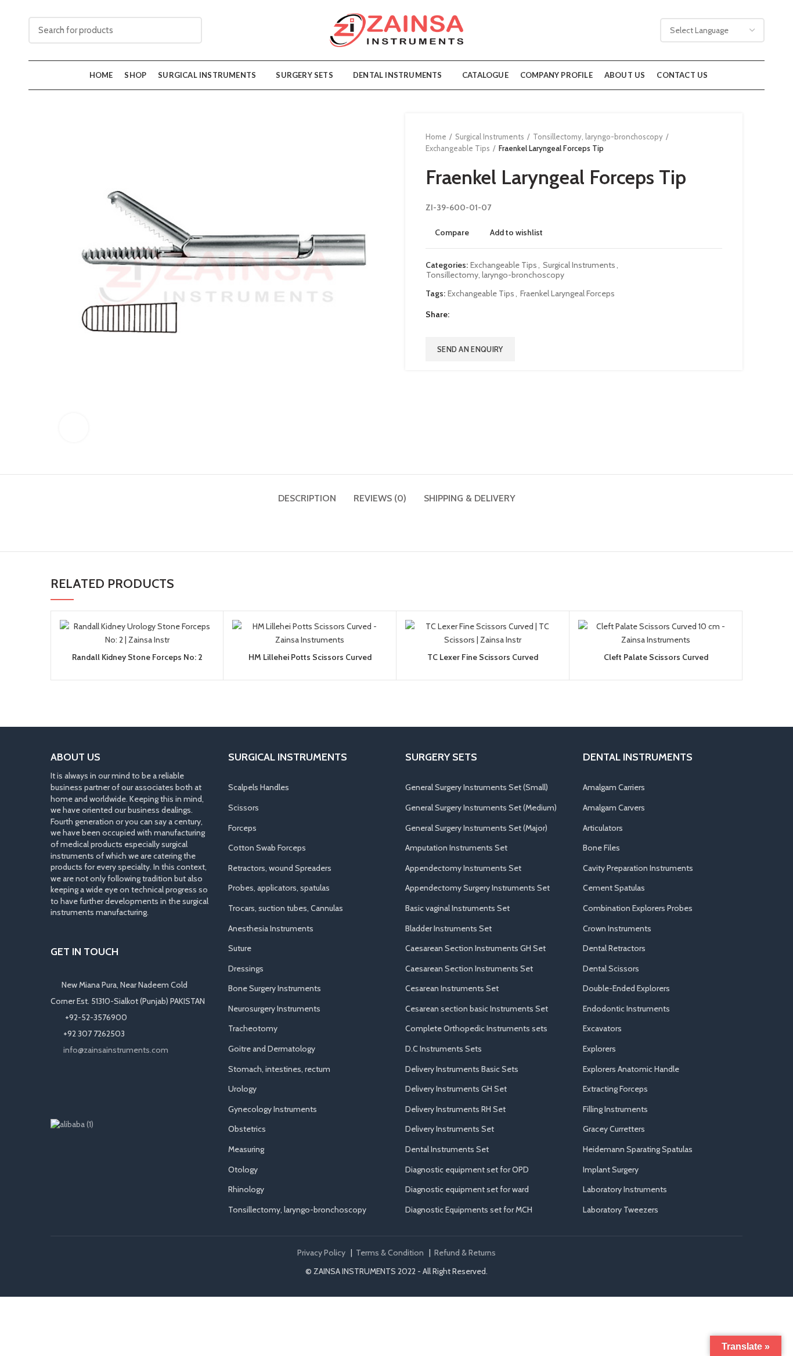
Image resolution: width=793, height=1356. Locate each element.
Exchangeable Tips (458, 148)
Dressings (246, 968)
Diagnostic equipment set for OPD (467, 1169)
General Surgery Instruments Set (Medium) (481, 807)
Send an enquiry (470, 349)
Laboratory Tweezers (620, 1209)
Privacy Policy (321, 1252)
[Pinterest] (488, 314)
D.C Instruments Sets (443, 1048)
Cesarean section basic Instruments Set (476, 1008)
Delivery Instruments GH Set (456, 1089)
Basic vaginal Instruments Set (457, 908)
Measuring (246, 1149)
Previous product (693, 142)
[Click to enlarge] (73, 427)
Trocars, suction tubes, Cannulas (285, 908)
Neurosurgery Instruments (274, 1008)
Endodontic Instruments (626, 1008)
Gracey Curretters (614, 1129)
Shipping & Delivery (470, 498)
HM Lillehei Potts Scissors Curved (310, 657)
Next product (716, 142)
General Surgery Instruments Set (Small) (476, 787)
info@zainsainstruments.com (115, 1050)
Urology (242, 1089)
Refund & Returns (465, 1252)
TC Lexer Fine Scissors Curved (482, 657)
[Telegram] (517, 314)
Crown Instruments (617, 928)
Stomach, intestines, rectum (279, 1069)
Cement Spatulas (614, 888)
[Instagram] (75, 1087)
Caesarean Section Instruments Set (469, 968)
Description (307, 498)
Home (436, 136)
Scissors (243, 807)
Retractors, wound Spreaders (279, 868)
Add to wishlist (516, 232)
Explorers (599, 1048)
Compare (452, 232)
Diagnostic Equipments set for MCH (468, 1209)
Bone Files (601, 847)
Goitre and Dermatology (271, 1048)
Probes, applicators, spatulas (279, 888)
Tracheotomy (252, 1028)
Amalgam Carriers (614, 787)
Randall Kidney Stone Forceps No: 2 (137, 657)
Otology (243, 1169)
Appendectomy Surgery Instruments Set (477, 888)
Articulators (603, 828)
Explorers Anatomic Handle (631, 1069)
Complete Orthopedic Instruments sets (476, 1028)
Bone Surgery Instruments (274, 988)
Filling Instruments (615, 1109)
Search (186, 30)
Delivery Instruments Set (449, 1129)
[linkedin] (503, 314)
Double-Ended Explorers (626, 988)
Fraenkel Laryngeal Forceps (567, 294)
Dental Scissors (611, 968)
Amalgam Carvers (614, 807)
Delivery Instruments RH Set (455, 1109)
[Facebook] (459, 314)
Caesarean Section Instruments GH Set (475, 948)
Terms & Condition (390, 1252)
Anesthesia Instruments (270, 928)
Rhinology (246, 1189)
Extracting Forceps (615, 1089)
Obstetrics (247, 1129)
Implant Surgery (611, 1169)
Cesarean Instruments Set (452, 988)
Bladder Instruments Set (448, 928)
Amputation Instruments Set (456, 847)
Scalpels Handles (258, 787)
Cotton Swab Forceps (267, 847)
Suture (239, 948)
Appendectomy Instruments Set (463, 868)
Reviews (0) (380, 498)
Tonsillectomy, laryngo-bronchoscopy (598, 136)
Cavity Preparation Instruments (638, 868)
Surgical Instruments (489, 136)
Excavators (602, 1028)
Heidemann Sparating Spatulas (638, 1149)
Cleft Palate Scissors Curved (656, 657)
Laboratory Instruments (625, 1189)
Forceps (242, 828)
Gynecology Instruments (272, 1109)
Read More (205, 665)
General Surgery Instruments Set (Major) (476, 828)
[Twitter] (474, 314)
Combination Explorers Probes (638, 908)
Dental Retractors (614, 948)
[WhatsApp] (107, 1087)
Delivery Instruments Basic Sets (461, 1069)
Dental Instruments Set (447, 1149)
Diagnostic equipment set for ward (467, 1189)
